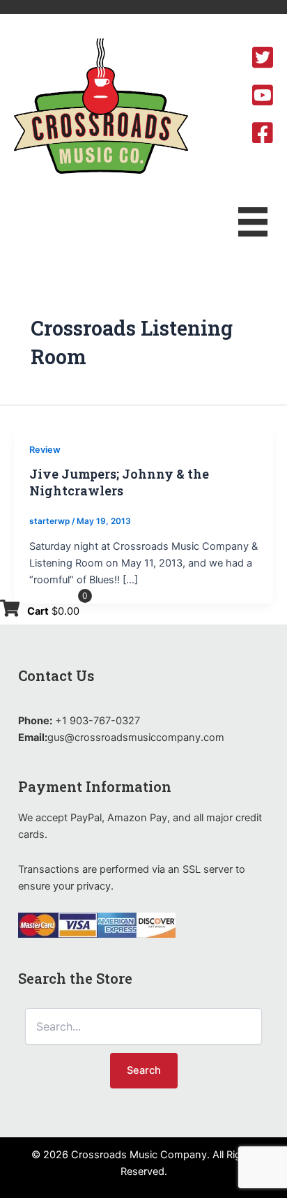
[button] (144, 1070)
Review (45, 449)
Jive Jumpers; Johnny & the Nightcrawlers (119, 482)
